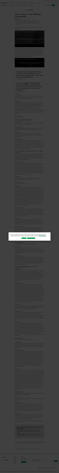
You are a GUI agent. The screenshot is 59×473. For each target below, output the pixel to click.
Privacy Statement (42, 235)
